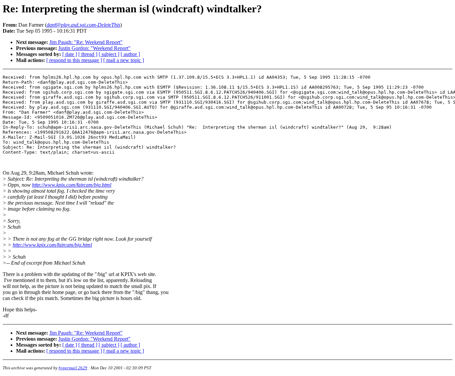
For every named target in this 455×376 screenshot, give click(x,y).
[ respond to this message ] (74, 60)
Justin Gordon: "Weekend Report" (94, 48)
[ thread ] (87, 54)
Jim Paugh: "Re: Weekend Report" (86, 42)
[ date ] (69, 54)
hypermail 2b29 (73, 367)
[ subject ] (109, 54)
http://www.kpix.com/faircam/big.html (71, 185)
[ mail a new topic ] (123, 60)
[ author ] (130, 54)
